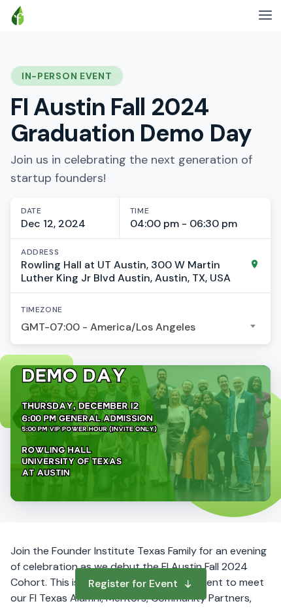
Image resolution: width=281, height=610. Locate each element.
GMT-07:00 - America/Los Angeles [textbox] (108, 327)
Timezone (42, 309)
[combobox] (140, 327)
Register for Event (133, 583)
